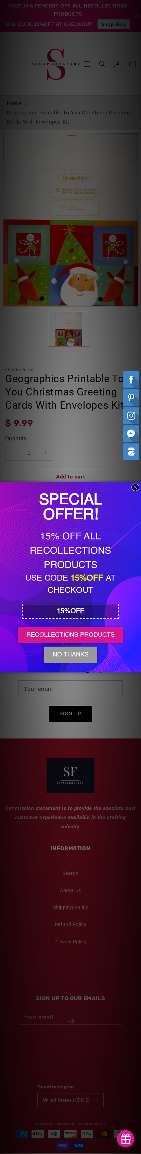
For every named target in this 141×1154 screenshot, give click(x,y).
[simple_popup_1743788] (125, 1138)
